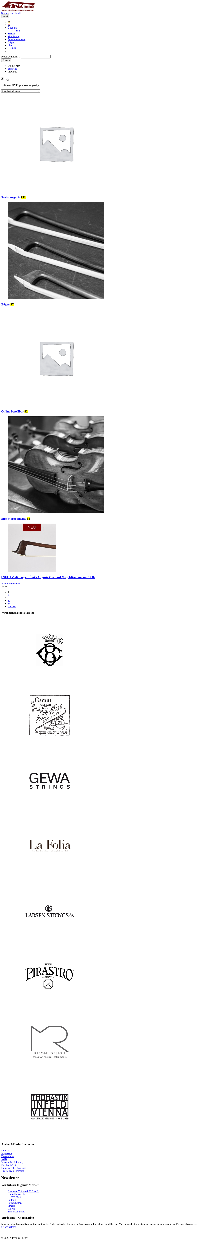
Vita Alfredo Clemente (12, 1171)
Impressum (6, 1153)
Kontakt (12, 48)
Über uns (12, 27)
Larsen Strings (15, 1202)
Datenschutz (7, 1156)
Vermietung (13, 36)
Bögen (11, 42)
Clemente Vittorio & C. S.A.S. (23, 1191)
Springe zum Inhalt (11, 13)
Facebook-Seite (9, 1165)
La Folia (12, 1200)
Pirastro (11, 1205)
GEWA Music (15, 1197)
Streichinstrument (16, 39)
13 (9, 600)
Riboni (11, 1208)
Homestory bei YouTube (13, 1168)
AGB (4, 1159)
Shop (10, 45)
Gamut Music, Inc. (17, 1194)
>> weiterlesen (8, 1227)
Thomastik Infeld (16, 1211)
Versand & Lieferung (12, 1162)
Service (11, 33)
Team (17, 30)
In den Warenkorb (10, 583)
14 (9, 603)
